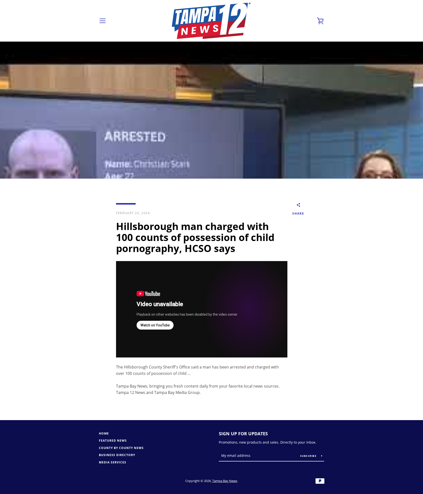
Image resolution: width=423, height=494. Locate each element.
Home (104, 433)
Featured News (113, 440)
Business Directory (117, 455)
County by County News (121, 448)
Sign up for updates (243, 434)
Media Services (112, 462)
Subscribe (309, 456)
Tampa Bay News (224, 481)
